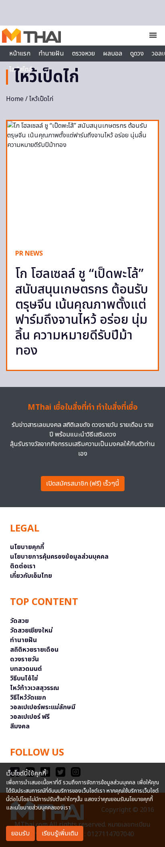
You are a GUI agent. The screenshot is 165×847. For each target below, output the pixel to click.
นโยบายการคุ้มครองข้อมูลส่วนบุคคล (59, 556)
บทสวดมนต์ (26, 669)
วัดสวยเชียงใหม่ (31, 630)
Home (15, 99)
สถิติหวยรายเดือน (34, 650)
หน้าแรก (19, 53)
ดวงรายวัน (24, 659)
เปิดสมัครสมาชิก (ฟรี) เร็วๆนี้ (82, 483)
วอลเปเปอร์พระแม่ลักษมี (42, 707)
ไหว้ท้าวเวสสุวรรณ (34, 688)
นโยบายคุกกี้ (27, 547)
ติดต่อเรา (23, 566)
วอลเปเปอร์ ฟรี (30, 717)
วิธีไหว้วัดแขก (28, 697)
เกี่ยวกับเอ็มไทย (31, 576)
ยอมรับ (20, 833)
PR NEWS (29, 253)
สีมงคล (20, 726)
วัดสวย (19, 621)
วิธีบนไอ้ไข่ (24, 678)
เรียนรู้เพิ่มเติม (60, 833)
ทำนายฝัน (51, 53)
